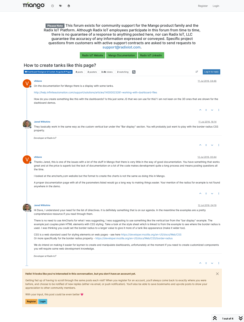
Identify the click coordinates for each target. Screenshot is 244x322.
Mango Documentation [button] (121, 55)
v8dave (38, 81)
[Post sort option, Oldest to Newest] (197, 71)
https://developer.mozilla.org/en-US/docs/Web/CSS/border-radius (134, 238)
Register (31, 301)
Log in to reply (211, 72)
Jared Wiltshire (42, 121)
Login (43, 301)
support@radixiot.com (122, 47)
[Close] (217, 274)
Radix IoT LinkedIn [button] (151, 55)
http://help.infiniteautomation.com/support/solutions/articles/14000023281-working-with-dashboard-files (95, 92)
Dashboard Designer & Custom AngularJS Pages (49, 72)
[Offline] (28, 124)
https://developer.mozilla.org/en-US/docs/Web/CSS (151, 234)
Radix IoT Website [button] (92, 55)
